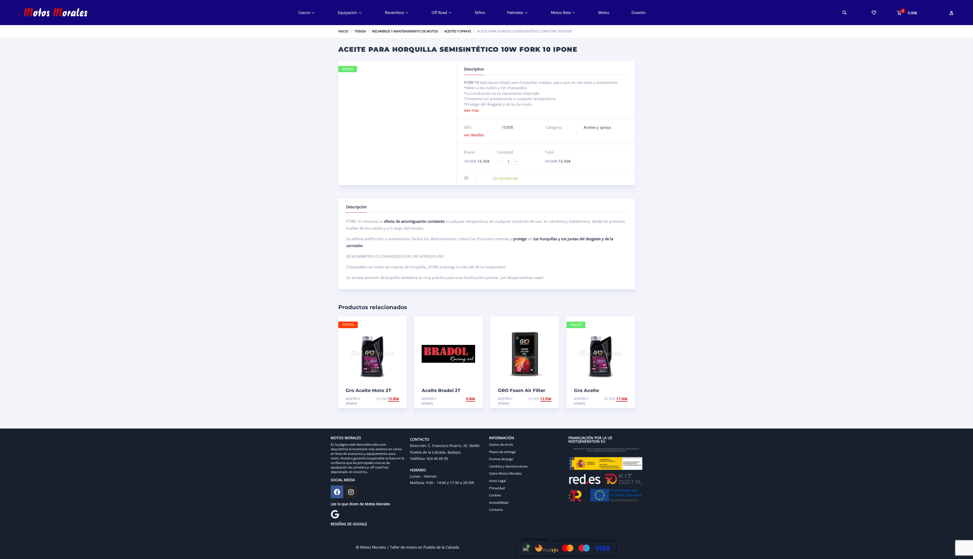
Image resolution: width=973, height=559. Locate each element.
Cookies (495, 495)
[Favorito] (466, 178)
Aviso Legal (497, 480)
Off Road (439, 12)
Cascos (304, 12)
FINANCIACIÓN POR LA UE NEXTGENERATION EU (590, 439)
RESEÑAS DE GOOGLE (349, 523)
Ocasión (638, 12)
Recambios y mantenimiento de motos (405, 31)
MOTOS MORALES (346, 437)
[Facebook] (337, 492)
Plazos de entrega (502, 452)
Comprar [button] (390, 398)
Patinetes (515, 12)
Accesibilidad (498, 502)
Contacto (496, 509)
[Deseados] (873, 12)
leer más (471, 110)
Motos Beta (561, 12)
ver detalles (474, 134)
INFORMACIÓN (501, 437)
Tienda (360, 31)
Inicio (343, 31)
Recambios (394, 12)
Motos (603, 12)
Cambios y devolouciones (508, 466)
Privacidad (497, 488)
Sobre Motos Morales (505, 473)
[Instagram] (351, 492)
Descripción (356, 206)
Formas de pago (501, 459)
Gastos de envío (501, 444)
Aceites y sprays (457, 31)
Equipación (347, 12)
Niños (480, 12)
